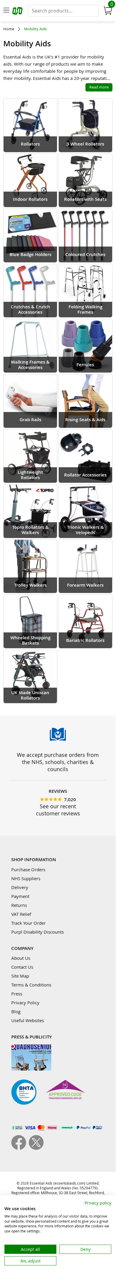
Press (16, 994)
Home (8, 28)
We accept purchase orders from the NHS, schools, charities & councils (58, 762)
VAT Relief (21, 914)
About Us (20, 958)
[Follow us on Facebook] (20, 1148)
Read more (99, 87)
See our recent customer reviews (58, 810)
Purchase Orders (28, 869)
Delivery (19, 887)
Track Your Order (28, 923)
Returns (19, 905)
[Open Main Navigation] (6, 10)
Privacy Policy (25, 1003)
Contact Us (22, 967)
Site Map (20, 976)
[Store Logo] (18, 12)
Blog (15, 1011)
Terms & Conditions (31, 985)
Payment (20, 896)
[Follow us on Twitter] (36, 1148)
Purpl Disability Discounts (37, 932)
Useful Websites (27, 1020)
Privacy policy (98, 1203)
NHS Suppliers (25, 878)
